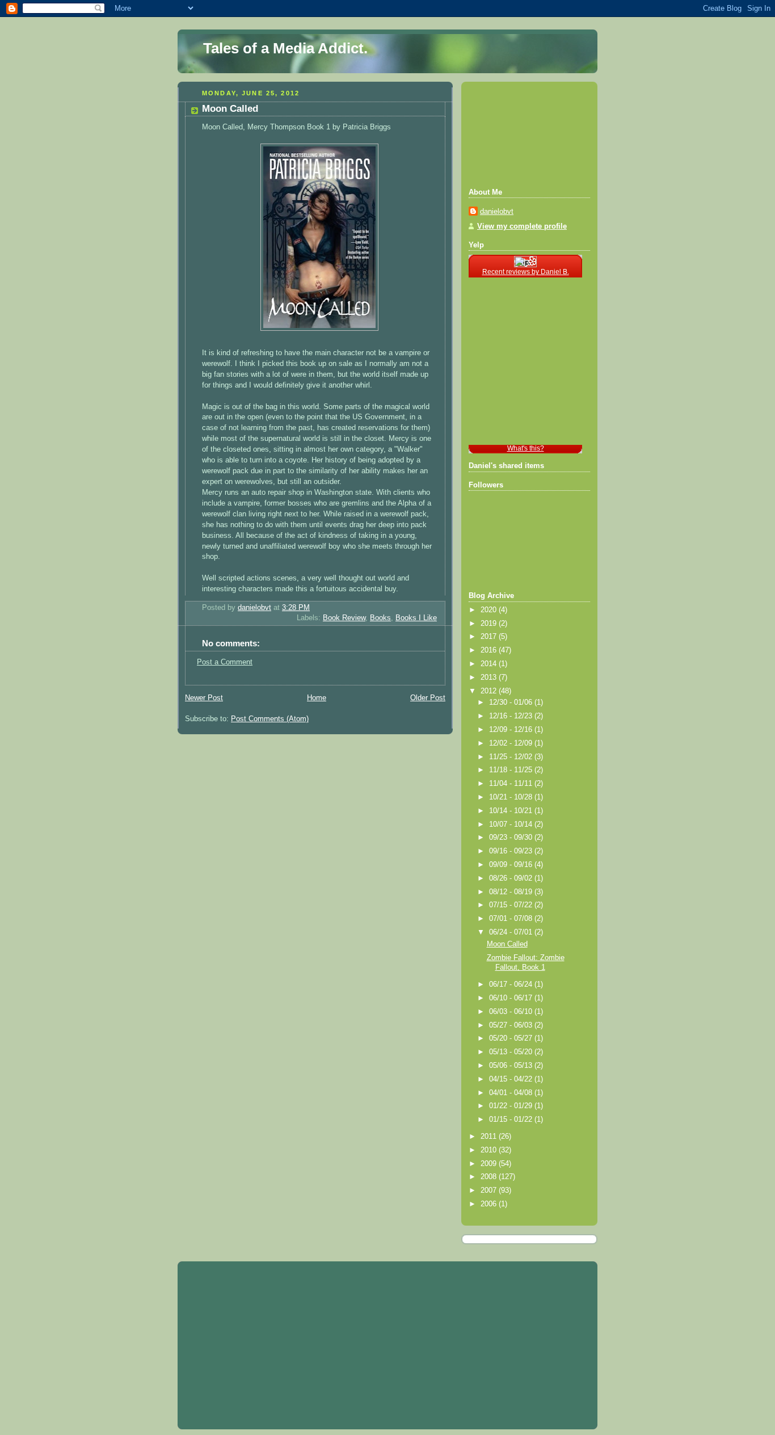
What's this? (525, 448)
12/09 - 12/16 (511, 730)
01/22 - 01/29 (511, 1106)
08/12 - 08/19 (511, 892)
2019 (490, 624)
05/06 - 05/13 (511, 1066)
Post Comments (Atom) (270, 719)
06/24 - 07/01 (511, 932)
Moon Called (507, 944)
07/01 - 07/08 (511, 919)
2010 (490, 1150)
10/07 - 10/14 (511, 824)
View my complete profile (522, 226)
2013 (490, 677)
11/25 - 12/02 (511, 757)
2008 (490, 1177)
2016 (490, 650)
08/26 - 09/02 (511, 878)
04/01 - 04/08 (511, 1093)
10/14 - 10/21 (511, 811)
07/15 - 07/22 (511, 905)
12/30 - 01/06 (511, 702)
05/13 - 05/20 (511, 1052)
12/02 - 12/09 (511, 743)
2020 (490, 610)
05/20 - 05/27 (511, 1038)
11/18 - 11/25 (511, 770)
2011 (490, 1137)
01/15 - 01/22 (511, 1119)
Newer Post (204, 698)
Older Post (427, 698)
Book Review (344, 618)
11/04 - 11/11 (511, 784)
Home (316, 698)
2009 (490, 1164)
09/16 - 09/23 (511, 851)
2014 (490, 664)
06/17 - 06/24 (511, 984)
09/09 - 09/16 (511, 865)
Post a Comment (224, 662)
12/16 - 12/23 (511, 716)
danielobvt (496, 212)
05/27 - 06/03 (511, 1025)
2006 (490, 1204)
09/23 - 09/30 (511, 837)
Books (380, 618)
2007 (490, 1190)
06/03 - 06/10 (511, 1012)
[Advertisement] (520, 133)
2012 (490, 691)
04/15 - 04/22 (511, 1079)
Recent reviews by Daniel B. (525, 272)
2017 (490, 637)
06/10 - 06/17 (511, 998)
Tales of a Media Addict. (285, 48)
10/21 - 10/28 (511, 797)
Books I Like (416, 618)
